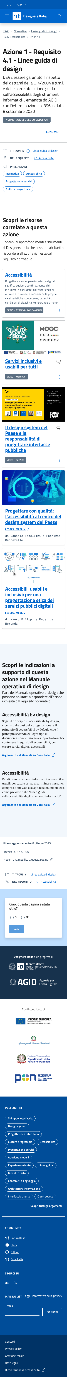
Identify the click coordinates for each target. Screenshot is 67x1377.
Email (9, 1306)
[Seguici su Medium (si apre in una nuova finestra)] (7, 1283)
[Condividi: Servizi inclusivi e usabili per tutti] (59, 376)
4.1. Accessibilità (14, 37)
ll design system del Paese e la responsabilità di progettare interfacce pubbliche (27, 439)
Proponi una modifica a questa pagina (33, 859)
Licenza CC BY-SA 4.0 (33, 852)
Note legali (11, 1363)
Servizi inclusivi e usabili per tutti (23, 364)
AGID (19, 4)
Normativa (20, 31)
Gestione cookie (14, 1356)
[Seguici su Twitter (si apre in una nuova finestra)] (16, 1283)
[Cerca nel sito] (59, 16)
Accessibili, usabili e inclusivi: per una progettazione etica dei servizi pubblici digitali (29, 600)
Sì (16, 917)
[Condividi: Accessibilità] (59, 310)
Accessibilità (18, 275)
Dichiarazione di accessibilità (22, 1370)
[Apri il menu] (7, 16)
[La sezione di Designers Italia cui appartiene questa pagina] (28, 150)
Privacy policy (13, 1348)
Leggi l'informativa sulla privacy (43, 1296)
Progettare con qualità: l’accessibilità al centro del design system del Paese (33, 519)
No (27, 917)
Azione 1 (35, 37)
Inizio (6, 31)
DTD (9, 4)
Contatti (10, 1341)
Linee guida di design (44, 31)
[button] (26, 4)
